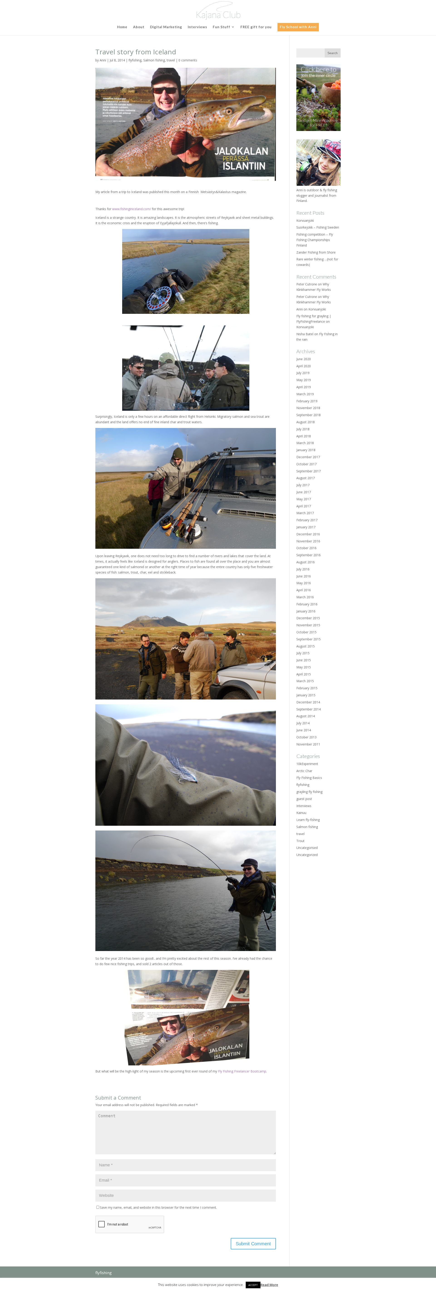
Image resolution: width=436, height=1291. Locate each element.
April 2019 (303, 387)
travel (171, 60)
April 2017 (303, 506)
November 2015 (308, 625)
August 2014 (305, 716)
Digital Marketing (166, 27)
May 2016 (303, 583)
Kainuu (301, 812)
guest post (304, 799)
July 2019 (303, 373)
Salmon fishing (154, 60)
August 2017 (305, 478)
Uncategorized (307, 855)
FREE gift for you (256, 27)
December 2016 (308, 534)
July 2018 (303, 429)
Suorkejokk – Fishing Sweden (317, 227)
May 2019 (303, 380)
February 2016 (306, 604)
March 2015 (305, 681)
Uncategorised (307, 848)
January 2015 (305, 695)
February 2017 (306, 520)
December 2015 (308, 618)
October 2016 (306, 548)
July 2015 (303, 653)
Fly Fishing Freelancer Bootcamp (242, 1071)
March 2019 (305, 394)
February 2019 (306, 401)
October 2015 (306, 632)
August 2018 (305, 422)
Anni (103, 60)
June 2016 (303, 576)
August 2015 (305, 646)
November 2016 (308, 541)
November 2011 (308, 744)
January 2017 (305, 527)
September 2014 (308, 709)
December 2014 (308, 702)
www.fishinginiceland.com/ (131, 209)
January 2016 (305, 611)
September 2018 (308, 415)
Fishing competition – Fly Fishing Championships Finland (314, 239)
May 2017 (303, 499)
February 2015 (306, 688)
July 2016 (303, 569)
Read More (269, 1284)
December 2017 (308, 457)
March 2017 (305, 513)
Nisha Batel (304, 334)
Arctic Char (304, 771)
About (138, 27)
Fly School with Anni (298, 27)
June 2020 (303, 359)
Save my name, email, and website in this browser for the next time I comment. (158, 1207)
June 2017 (303, 492)
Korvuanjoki (305, 220)
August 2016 (305, 562)
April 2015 (303, 674)
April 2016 (303, 590)
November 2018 (308, 408)
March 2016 (305, 597)
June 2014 (303, 730)
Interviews (197, 27)
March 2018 (305, 443)
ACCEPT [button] (253, 1285)
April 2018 (303, 436)
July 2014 (303, 723)
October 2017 (306, 464)
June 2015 (303, 660)
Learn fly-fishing (308, 820)
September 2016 (308, 555)
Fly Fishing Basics (309, 777)
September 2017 (308, 471)
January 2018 (305, 450)
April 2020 (303, 366)
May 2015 (303, 667)
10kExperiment (307, 764)
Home (122, 27)
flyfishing (135, 60)
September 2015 (308, 639)
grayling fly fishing (309, 792)
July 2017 (303, 485)
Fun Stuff (221, 27)
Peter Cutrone (306, 296)
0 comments (187, 60)
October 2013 (306, 737)
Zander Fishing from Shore (316, 252)
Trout (300, 841)
